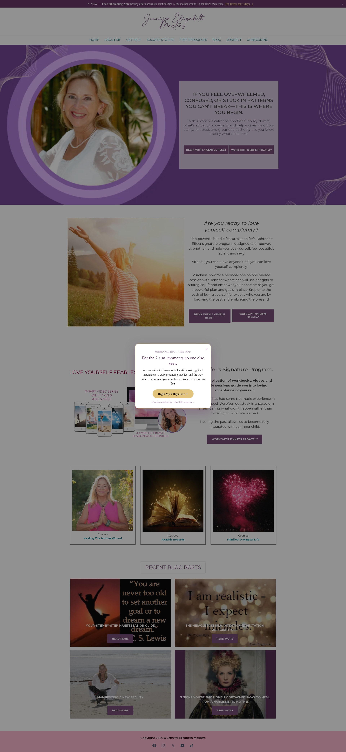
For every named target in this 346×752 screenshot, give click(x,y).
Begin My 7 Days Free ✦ (173, 394)
